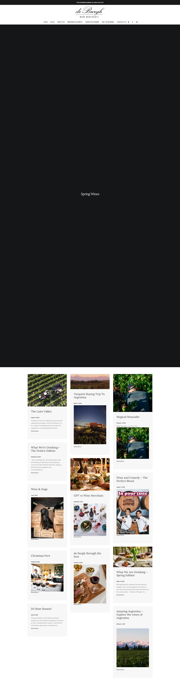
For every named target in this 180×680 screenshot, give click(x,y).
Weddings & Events (75, 22)
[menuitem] (45, 22)
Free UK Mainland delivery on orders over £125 (90, 2)
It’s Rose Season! (41, 608)
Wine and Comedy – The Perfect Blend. (132, 479)
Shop (46, 22)
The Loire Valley (41, 411)
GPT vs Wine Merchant (88, 495)
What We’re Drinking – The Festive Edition (45, 449)
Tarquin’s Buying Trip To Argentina (89, 395)
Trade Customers (92, 22)
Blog (53, 22)
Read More (35, 431)
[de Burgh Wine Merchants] (90, 12)
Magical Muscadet (128, 417)
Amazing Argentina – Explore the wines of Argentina (130, 615)
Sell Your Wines (108, 22)
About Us (61, 22)
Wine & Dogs (39, 489)
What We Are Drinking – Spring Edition (132, 573)
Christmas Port (40, 555)
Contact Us (121, 22)
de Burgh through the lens (87, 555)
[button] (129, 22)
